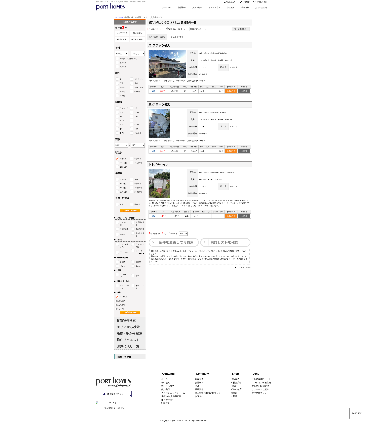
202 (153, 151)
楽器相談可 (121, 301)
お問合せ (199, 396)
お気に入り (231, 2)
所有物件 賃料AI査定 (171, 396)
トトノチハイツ (159, 164)
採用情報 (245, 7)
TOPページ (118, 17)
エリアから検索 (128, 327)
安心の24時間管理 (260, 386)
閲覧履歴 (246, 2)
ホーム (164, 379)
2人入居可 (121, 305)
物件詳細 (244, 91)
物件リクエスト (128, 340)
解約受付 (165, 389)
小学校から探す (122, 39)
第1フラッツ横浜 (159, 45)
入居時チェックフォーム (173, 393)
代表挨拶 (199, 379)
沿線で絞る (137, 33)
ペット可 (120, 309)
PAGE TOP (357, 413)
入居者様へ (197, 7)
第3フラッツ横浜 (159, 104)
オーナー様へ (214, 7)
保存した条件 (262, 2)
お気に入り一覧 (128, 346)
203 (153, 91)
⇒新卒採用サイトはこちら (113, 408)
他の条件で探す (177, 37)
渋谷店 (234, 386)
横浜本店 (235, 379)
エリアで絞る (122, 33)
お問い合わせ (261, 7)
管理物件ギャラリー (261, 393)
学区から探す (167, 386)
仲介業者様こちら (115, 394)
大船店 (234, 396)
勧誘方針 (165, 403)
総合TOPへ (167, 7)
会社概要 (231, 7)
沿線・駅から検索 (129, 333)
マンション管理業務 (261, 382)
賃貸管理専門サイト (261, 379)
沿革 (197, 386)
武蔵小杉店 (236, 389)
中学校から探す (137, 39)
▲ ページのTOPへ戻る (243, 267)
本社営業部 (236, 382)
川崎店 (234, 393)
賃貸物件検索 (126, 320)
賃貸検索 (182, 7)
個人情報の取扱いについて (208, 393)
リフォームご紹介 (260, 389)
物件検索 (165, 382)
